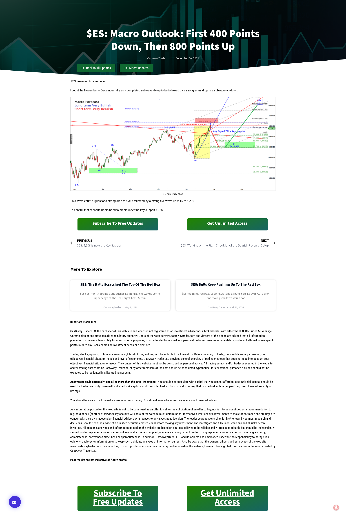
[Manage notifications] (336, 508)
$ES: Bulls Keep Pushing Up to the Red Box (226, 284)
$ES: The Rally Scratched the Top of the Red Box (120, 284)
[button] (15, 502)
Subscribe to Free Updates (117, 223)
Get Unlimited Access (227, 223)
